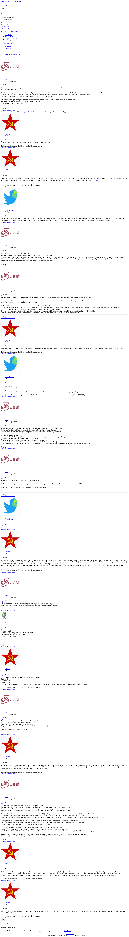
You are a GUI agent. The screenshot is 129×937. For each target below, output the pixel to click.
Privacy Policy (5, 923)
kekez (6, 79)
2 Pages (4, 920)
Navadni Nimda (9, 210)
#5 (1, 252)
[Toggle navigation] (13, 43)
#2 (1, 141)
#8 (1, 383)
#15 (2, 675)
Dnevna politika (9, 36)
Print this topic (9, 54)
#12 (2, 558)
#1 (1, 86)
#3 (1, 177)
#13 (2, 602)
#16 (2, 719)
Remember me (7, 25)
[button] (6, 5)
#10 (2, 478)
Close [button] (73, 931)
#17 (2, 763)
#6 (1, 295)
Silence (7, 622)
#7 (1, 347)
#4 (1, 217)
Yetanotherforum (70, 934)
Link (96, 180)
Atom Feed (17, 54)
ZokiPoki (7, 134)
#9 (1, 426)
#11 (2, 526)
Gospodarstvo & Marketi (12, 38)
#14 (2, 629)
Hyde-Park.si (18, 1)
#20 (2, 909)
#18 (2, 803)
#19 (2, 870)
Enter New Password (7, 19)
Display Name (5, 14)
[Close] (1, 12)
